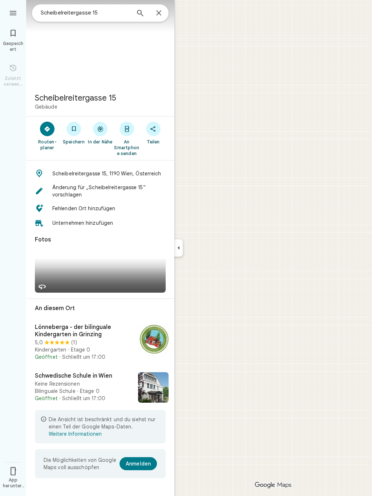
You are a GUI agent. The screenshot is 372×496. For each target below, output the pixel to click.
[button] (100, 173)
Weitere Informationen (75, 434)
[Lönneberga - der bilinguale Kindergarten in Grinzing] (100, 342)
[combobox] (85, 12)
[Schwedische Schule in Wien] (100, 388)
